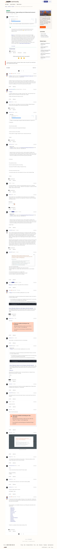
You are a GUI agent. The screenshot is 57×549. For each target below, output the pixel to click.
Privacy (52, 547)
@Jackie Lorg (18, 308)
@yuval (12, 515)
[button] (46, 1)
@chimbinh (12, 510)
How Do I (12, 6)
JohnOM (10, 230)
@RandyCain (13, 509)
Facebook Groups (12, 48)
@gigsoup (24, 308)
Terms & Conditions (25, 541)
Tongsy (10, 456)
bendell (10, 479)
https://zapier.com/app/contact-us (25, 43)
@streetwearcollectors (14, 517)
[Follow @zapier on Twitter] (12, 545)
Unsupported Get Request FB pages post (27, 147)
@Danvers (10, 284)
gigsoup (10, 194)
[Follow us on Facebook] (7, 545)
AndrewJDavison (11, 89)
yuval (9, 432)
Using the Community (44, 35)
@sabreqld (31, 308)
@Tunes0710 (13, 512)
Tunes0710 (10, 392)
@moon (11, 91)
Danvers (10, 73)
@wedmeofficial (13, 521)
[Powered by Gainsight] (28, 539)
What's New (19, 4)
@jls (21, 308)
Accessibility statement (31, 541)
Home (6, 6)
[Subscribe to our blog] (10, 545)
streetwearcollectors (12, 465)
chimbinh (10, 345)
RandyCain (10, 337)
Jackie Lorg (10, 112)
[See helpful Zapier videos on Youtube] (14, 545)
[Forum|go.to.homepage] (12, 1)
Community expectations (45, 36)
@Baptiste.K (12, 507)
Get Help (6, 4)
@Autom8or (14, 308)
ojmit (9, 409)
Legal (49, 547)
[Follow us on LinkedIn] (9, 545)
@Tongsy (12, 516)
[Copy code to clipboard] (35, 303)
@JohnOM (27, 308)
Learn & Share (12, 4)
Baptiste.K (10, 318)
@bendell (12, 518)
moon (10, 16)
